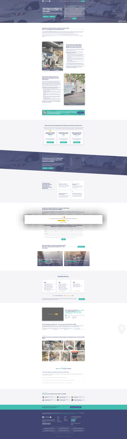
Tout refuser (63, 220)
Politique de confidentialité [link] (63, 222)
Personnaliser (67, 220)
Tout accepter (59, 220)
